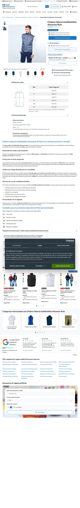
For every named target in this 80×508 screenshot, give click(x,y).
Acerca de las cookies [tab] (63, 245)
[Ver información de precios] (75, 58)
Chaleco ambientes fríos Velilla (48, 290)
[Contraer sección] (67, 82)
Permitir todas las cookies (63, 265)
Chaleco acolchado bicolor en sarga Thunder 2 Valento (67, 291)
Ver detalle (57, 27)
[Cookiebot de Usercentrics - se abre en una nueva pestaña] (67, 241)
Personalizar (39, 265)
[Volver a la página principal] (8, 6)
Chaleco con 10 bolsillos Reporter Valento (10, 291)
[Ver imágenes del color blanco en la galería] (21, 74)
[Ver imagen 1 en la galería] (4, 23)
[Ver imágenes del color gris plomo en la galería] (28, 74)
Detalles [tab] (40, 245)
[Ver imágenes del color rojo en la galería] (42, 74)
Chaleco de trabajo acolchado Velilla (30, 291)
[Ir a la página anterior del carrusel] (72, 355)
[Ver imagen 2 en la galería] (4, 28)
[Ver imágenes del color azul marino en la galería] (6, 74)
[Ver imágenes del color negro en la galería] (35, 74)
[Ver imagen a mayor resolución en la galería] (26, 44)
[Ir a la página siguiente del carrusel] (77, 355)
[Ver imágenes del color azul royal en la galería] (13, 74)
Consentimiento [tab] (16, 245)
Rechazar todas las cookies (17, 265)
